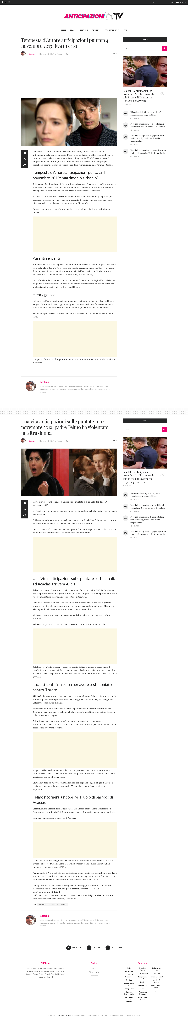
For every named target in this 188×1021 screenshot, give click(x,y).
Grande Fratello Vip (129, 993)
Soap (72, 30)
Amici (129, 968)
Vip (126, 30)
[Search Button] (171, 2)
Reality (95, 30)
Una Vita (156, 973)
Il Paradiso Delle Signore (129, 999)
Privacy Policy (94, 972)
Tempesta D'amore (143, 993)
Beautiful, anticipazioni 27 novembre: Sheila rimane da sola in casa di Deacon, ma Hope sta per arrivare (138, 95)
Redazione (94, 976)
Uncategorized (157, 977)
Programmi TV (112, 30)
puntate (55, 904)
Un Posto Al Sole (156, 969)
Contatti (94, 969)
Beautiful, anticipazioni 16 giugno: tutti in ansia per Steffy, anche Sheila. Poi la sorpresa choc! (147, 138)
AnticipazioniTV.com (64, 1015)
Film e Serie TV (129, 984)
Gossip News (129, 989)
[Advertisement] (69, 76)
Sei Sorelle (142, 985)
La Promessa (143, 973)
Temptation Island (142, 998)
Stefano (32, 54)
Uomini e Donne (156, 981)
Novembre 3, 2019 (47, 54)
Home (63, 30)
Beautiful (129, 971)
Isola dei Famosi (142, 969)
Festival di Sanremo (129, 976)
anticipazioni (43, 904)
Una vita (64, 904)
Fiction (84, 30)
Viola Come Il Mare (156, 986)
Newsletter (182, 2)
